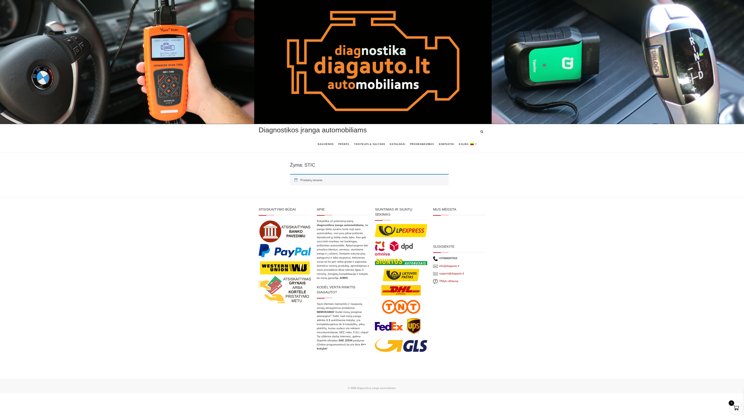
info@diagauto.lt (449, 265)
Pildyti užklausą (448, 281)
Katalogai (397, 144)
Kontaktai (446, 144)
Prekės (343, 144)
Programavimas (422, 144)
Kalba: (464, 144)
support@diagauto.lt (451, 273)
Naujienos (326, 144)
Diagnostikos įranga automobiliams (313, 130)
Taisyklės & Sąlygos (369, 144)
